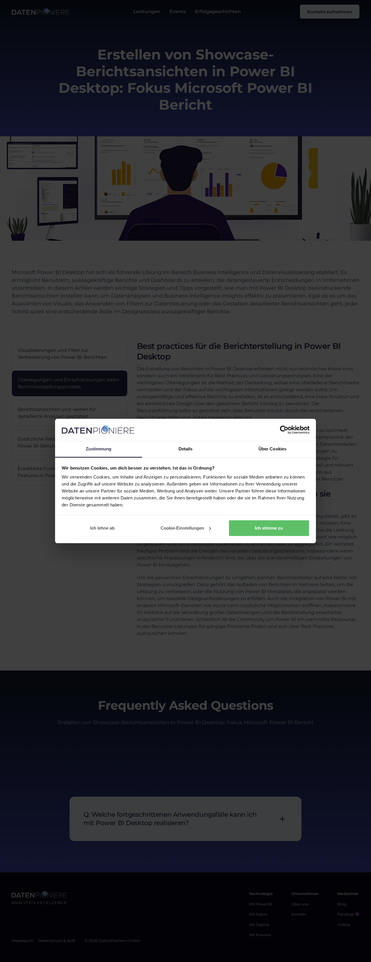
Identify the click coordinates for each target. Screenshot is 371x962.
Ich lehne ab (102, 528)
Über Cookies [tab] (272, 448)
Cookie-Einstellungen (182, 528)
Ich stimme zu (269, 528)
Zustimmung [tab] (99, 448)
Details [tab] (186, 448)
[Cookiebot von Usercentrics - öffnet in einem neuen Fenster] (284, 429)
